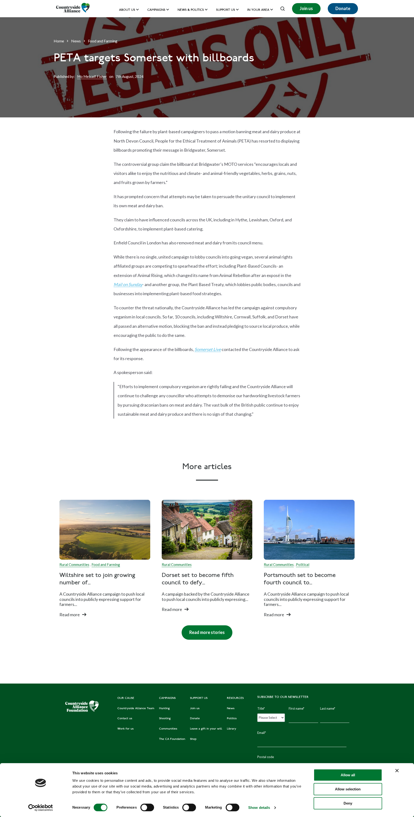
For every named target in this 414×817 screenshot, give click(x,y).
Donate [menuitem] (195, 718)
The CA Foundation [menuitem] (172, 739)
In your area (258, 10)
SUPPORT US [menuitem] (198, 698)
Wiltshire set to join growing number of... (97, 579)
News (76, 41)
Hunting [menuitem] (164, 708)
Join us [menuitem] (195, 708)
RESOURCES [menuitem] (235, 698)
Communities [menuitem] (168, 728)
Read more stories (203, 630)
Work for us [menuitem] (125, 728)
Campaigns (156, 10)
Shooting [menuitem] (165, 718)
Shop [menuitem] (193, 739)
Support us (225, 10)
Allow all (348, 775)
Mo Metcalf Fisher (92, 76)
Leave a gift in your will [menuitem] (206, 728)
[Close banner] (397, 770)
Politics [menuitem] (232, 718)
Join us (306, 8)
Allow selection (348, 789)
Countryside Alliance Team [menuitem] (135, 708)
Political (302, 564)
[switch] (147, 807)
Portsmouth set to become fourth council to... (300, 579)
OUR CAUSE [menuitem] (125, 698)
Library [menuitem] (231, 728)
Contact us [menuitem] (124, 718)
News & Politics (191, 10)
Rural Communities (74, 564)
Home (59, 41)
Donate (342, 8)
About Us (127, 10)
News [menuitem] (231, 708)
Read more (69, 614)
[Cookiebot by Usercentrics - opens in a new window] (41, 807)
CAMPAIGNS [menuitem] (167, 698)
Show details (259, 807)
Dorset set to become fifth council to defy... (198, 579)
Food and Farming (102, 41)
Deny (348, 803)
